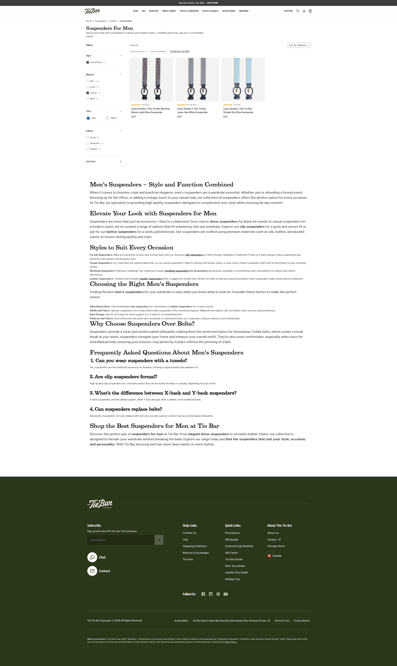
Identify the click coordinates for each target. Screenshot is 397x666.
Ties (144, 10)
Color (88, 111)
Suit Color (91, 161)
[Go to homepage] (92, 11)
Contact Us (189, 533)
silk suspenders (194, 254)
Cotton (113, 21)
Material (90, 74)
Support (288, 10)
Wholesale (231, 539)
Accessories (229, 10)
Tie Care (188, 559)
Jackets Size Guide (236, 572)
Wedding (243, 10)
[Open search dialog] (298, 11)
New (135, 10)
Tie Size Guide (233, 559)
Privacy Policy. (231, 642)
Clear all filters (179, 51)
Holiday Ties (232, 579)
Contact (104, 571)
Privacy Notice (302, 620)
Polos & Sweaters (189, 10)
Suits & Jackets (210, 10)
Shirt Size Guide (235, 566)
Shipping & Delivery (195, 546)
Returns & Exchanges (196, 552)
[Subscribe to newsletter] (159, 540)
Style (88, 55)
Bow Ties (153, 10)
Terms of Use (282, 620)
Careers (272, 539)
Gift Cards (231, 552)
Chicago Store (276, 546)
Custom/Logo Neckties (239, 546)
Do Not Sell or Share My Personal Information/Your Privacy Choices (230, 620)
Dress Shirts (169, 10)
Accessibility (181, 620)
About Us (273, 533)
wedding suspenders (177, 270)
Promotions (232, 533)
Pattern (89, 130)
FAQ (185, 539)
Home (89, 21)
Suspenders (100, 21)
